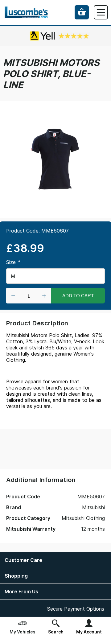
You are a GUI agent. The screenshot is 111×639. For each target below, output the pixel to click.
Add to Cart (78, 295)
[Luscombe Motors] (26, 12)
